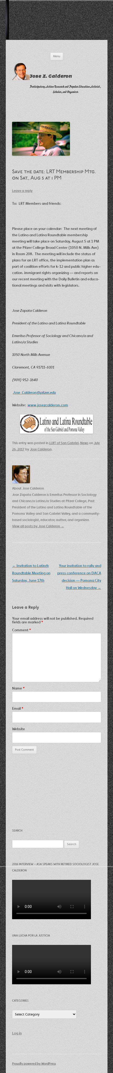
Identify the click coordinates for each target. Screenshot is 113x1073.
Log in (17, 1033)
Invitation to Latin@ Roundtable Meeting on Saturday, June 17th (31, 573)
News (84, 443)
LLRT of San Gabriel (64, 443)
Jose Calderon (41, 449)
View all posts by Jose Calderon (38, 526)
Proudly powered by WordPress (34, 1063)
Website (18, 729)
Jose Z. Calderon (51, 76)
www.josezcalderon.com (48, 405)
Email (17, 708)
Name (18, 688)
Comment (21, 630)
